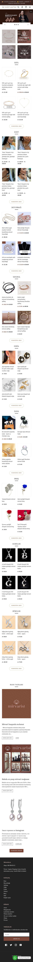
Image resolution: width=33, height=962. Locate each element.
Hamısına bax (16, 126)
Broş (5, 893)
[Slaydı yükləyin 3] (18, 24)
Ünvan (6, 920)
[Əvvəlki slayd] (5, 25)
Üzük (5, 889)
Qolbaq (6, 885)
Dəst (5, 881)
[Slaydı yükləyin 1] (14, 24)
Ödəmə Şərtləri (8, 914)
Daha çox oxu (7, 738)
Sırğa (5, 887)
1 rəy (17, 738)
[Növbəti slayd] (28, 25)
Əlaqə (5, 918)
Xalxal (5, 891)
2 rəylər (19, 844)
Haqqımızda (7, 909)
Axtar (5, 907)
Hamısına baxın (16, 851)
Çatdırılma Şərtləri (9, 912)
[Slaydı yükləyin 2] (16, 24)
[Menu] (30, 7)
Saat (5, 895)
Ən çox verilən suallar (10, 916)
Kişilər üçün (7, 897)
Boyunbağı (7, 883)
